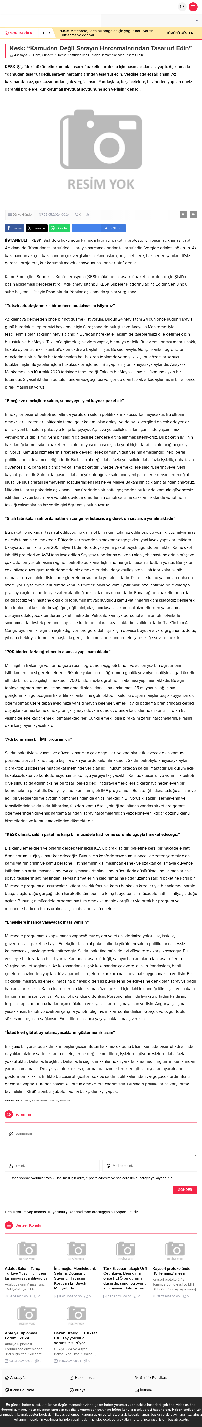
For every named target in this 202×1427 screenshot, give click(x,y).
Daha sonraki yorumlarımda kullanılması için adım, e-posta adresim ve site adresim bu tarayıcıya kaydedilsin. (91, 1178)
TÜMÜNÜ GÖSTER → (181, 33)
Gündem (48, 55)
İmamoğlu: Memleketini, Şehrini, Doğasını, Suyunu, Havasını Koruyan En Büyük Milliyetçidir (75, 1278)
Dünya (36, 55)
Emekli (25, 1100)
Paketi (44, 1100)
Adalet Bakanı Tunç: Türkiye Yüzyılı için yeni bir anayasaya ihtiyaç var (27, 1273)
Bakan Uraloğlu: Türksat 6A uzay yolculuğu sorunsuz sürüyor (75, 1338)
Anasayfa (20, 55)
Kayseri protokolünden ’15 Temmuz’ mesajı (173, 1271)
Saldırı (54, 1100)
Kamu (35, 1100)
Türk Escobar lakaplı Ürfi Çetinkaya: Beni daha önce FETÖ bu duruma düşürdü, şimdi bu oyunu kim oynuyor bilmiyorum (125, 1278)
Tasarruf (65, 1100)
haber (26, 1405)
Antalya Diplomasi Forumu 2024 (21, 1336)
